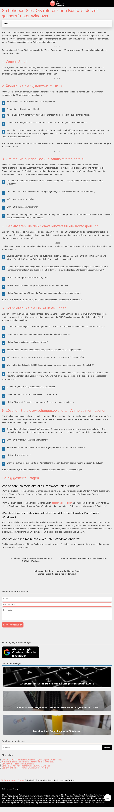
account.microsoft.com (62, 503)
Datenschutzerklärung (10, 789)
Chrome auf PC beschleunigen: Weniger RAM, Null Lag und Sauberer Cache (32, 760)
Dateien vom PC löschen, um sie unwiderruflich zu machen (25, 768)
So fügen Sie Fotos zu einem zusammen (18, 764)
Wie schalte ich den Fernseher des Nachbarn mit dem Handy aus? (28, 762)
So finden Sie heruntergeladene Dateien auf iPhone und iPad (26, 766)
